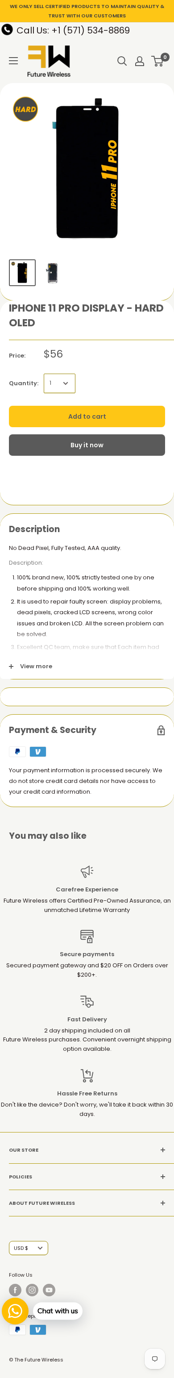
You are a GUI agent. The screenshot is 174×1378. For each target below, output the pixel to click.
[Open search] (122, 61)
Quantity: (23, 383)
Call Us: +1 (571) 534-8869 (73, 30)
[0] (157, 61)
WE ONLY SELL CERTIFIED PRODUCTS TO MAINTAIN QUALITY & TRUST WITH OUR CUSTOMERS (87, 11)
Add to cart (87, 416)
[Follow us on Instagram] (32, 1290)
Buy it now (87, 445)
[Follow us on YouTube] (49, 1290)
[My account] (139, 61)
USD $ (21, 1248)
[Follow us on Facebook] (15, 1290)
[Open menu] (13, 60)
